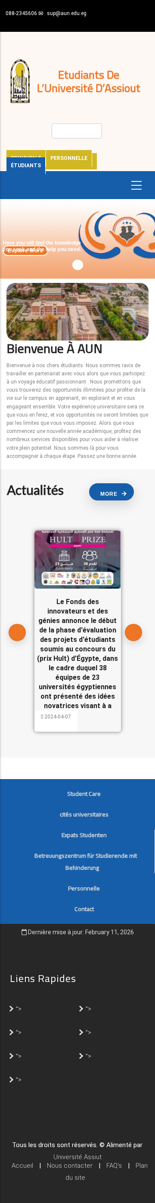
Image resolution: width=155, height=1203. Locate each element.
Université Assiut (77, 1157)
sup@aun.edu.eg (67, 13)
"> (19, 1008)
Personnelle (68, 158)
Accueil (22, 1165)
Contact (84, 909)
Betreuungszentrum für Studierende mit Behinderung (85, 861)
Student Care (84, 793)
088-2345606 (21, 13)
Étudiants (26, 166)
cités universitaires (84, 814)
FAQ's (114, 1165)
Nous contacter (70, 1165)
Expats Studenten (84, 835)
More (109, 494)
